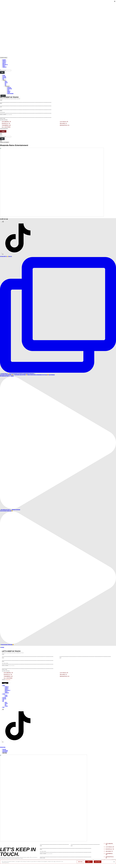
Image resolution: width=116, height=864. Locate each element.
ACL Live (8, 89)
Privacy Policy (4, 749)
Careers (3, 707)
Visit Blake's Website (2, 747)
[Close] (114, 861)
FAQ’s (5, 83)
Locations (3, 685)
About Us (6, 81)
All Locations (4, 59)
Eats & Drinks (4, 76)
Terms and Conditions (5, 750)
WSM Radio (8, 92)
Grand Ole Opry (9, 87)
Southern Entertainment (10, 93)
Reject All (89, 861)
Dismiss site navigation (4, 142)
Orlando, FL (3, 65)
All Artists (6, 696)
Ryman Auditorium (9, 88)
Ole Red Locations (3, 57)
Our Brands (7, 86)
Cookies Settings (80, 861)
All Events (6, 695)
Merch (3, 78)
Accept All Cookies (97, 861)
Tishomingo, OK (4, 67)
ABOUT (4, 80)
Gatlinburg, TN (4, 61)
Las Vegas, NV (4, 62)
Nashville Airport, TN (5, 64)
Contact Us (6, 82)
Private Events (4, 77)
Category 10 (8, 91)
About (3, 701)
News (5, 85)
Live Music (3, 75)
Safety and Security (4, 751)
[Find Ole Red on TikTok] (17, 253)
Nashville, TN (4, 63)
